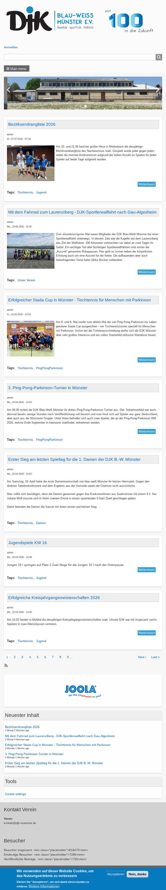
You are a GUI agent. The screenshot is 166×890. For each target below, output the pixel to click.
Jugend (41, 192)
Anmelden (11, 47)
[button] (16, 68)
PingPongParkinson (49, 368)
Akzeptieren (115, 874)
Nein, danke (137, 874)
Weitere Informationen (44, 886)
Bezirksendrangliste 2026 (22, 727)
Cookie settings (15, 794)
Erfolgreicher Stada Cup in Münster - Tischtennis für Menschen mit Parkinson (57, 745)
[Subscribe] (5, 665)
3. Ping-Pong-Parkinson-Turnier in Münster (34, 754)
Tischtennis (25, 192)
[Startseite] (83, 20)
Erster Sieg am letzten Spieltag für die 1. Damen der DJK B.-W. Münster (54, 763)
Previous (8, 90)
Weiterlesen (147, 184)
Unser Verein (26, 280)
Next (158, 90)
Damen (41, 523)
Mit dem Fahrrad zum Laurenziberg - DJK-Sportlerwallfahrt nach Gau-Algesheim (60, 736)
